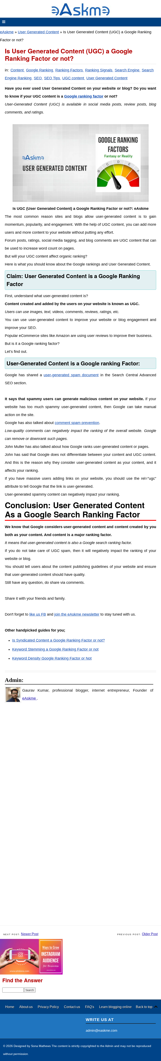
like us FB (37, 614)
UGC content (73, 78)
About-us (26, 1007)
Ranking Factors (69, 70)
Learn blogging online (115, 1007)
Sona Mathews (41, 1046)
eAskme (7, 32)
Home (10, 1007)
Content (17, 70)
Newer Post (29, 934)
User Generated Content (38, 32)
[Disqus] (82, 760)
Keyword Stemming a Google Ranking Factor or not (55, 649)
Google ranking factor (83, 96)
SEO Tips (52, 78)
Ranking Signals (99, 70)
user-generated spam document (71, 375)
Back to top (144, 1007)
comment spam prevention (77, 423)
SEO (38, 78)
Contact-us (72, 1007)
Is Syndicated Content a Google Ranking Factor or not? (58, 640)
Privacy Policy (49, 1007)
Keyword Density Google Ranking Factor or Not (52, 658)
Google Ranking (40, 70)
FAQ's (90, 1007)
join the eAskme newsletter (76, 614)
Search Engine (127, 70)
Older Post (150, 934)
